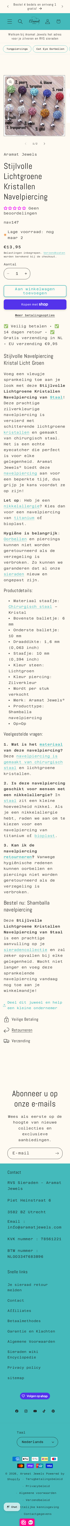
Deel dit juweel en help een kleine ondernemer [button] (34, 1005)
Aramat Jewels (33, 1473)
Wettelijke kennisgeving (37, 1507)
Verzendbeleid (38, 1500)
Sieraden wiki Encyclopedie (22, 1354)
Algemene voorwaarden (37, 1492)
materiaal (51, 744)
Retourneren (22, 1030)
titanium (24, 518)
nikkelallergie (22, 506)
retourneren (18, 857)
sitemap (15, 1378)
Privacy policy (24, 1367)
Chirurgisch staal (30, 606)
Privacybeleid (38, 1486)
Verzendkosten (54, 252)
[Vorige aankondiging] (8, 6)
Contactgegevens (38, 1513)
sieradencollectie (25, 950)
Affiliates (19, 1311)
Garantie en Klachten (31, 1331)
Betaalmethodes (24, 1321)
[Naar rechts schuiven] (44, 144)
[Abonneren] (57, 1153)
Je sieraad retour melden (27, 1287)
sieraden (14, 574)
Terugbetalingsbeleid (44, 1479)
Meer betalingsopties (35, 315)
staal (10, 801)
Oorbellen (15, 539)
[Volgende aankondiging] (62, 6)
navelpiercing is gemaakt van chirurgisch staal (33, 762)
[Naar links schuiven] (25, 144)
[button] (9, 21)
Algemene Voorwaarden (31, 1341)
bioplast (45, 836)
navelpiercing (20, 473)
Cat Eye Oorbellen (50, 49)
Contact (15, 1300)
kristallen (16, 432)
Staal (56, 397)
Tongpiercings (17, 49)
